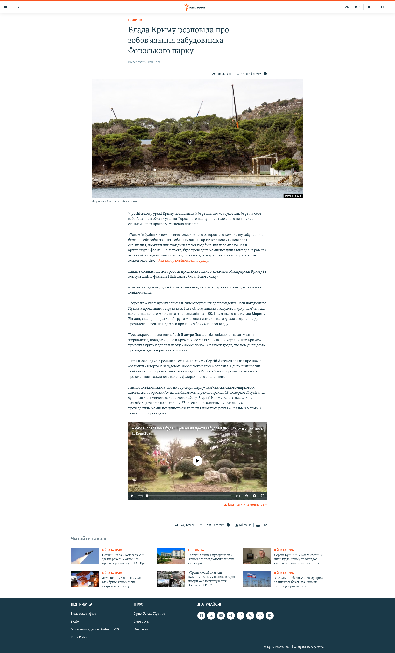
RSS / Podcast (80, 637)
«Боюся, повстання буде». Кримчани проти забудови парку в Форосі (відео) (196, 428)
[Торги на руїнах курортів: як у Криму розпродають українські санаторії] (171, 556)
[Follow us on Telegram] (231, 615)
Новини (135, 20)
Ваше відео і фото (83, 614)
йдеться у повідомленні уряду (183, 261)
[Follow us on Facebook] (201, 615)
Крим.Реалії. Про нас (149, 614)
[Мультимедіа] (370, 7)
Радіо (75, 622)
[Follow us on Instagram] (240, 615)
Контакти (141, 629)
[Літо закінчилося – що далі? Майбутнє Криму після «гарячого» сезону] (85, 579)
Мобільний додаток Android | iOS (95, 629)
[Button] (222, 74)
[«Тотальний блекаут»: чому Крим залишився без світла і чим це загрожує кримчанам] (257, 579)
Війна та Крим (112, 550)
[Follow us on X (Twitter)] (211, 615)
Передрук (141, 622)
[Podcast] (260, 615)
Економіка (196, 550)
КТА (357, 7)
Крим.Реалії (145, 433)
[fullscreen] (263, 496)
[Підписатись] (270, 615)
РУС (346, 7)
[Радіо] (382, 7)
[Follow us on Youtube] (221, 615)
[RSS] (250, 615)
